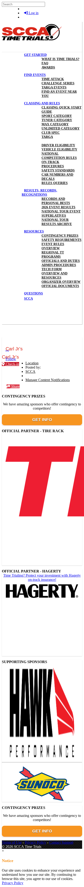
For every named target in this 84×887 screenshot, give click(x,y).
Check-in (12, 364)
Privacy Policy (35, 842)
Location (31, 363)
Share (15, 386)
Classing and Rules (42, 103)
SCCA (30, 371)
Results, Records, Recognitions (39, 192)
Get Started (35, 55)
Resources (34, 231)
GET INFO (42, 419)
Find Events (35, 75)
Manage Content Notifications (47, 380)
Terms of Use (12, 842)
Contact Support (61, 842)
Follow (11, 359)
